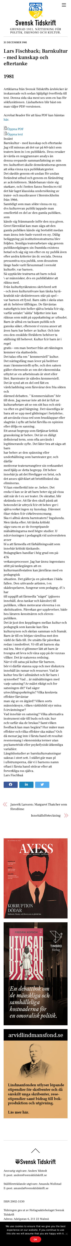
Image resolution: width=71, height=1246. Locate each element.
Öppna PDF (15, 129)
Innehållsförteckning (46, 815)
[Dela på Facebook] (10, 784)
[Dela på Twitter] (42, 784)
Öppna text (15, 134)
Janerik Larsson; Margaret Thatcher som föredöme (38, 806)
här (6, 120)
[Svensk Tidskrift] (36, 24)
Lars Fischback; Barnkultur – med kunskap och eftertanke (36, 57)
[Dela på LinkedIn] (26, 784)
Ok (36, 1239)
